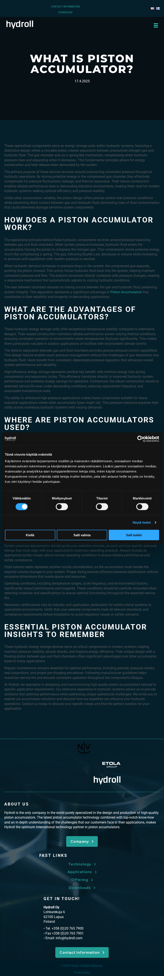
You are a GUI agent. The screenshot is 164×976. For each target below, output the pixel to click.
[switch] (62, 506)
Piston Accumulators (126, 292)
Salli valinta (82, 535)
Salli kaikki (134, 535)
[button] (82, 841)
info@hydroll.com (69, 938)
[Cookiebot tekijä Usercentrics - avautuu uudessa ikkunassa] (140, 438)
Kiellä (30, 535)
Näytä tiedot (142, 522)
